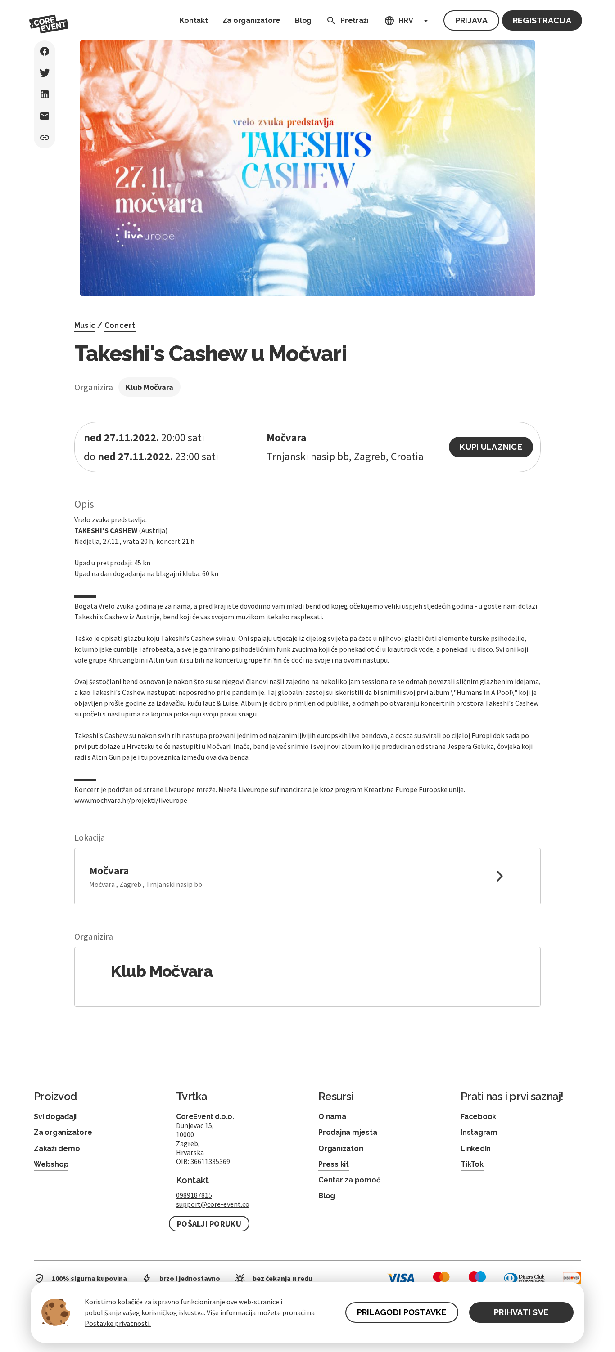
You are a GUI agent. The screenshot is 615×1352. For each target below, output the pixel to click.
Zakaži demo (57, 1148)
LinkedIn (476, 1148)
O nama (332, 1116)
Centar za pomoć (349, 1180)
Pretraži (354, 20)
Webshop (51, 1164)
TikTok (472, 1164)
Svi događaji (55, 1116)
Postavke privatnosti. (118, 1323)
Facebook (478, 1116)
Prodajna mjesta (347, 1132)
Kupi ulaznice (491, 447)
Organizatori (340, 1148)
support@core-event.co (212, 1204)
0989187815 (194, 1195)
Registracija (542, 20)
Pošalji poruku (209, 1223)
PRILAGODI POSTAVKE (402, 1312)
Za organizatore (251, 20)
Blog (303, 20)
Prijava (471, 20)
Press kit (333, 1164)
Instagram (479, 1132)
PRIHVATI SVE (521, 1312)
